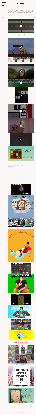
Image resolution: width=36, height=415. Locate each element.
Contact (3, 24)
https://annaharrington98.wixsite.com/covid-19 (21, 364)
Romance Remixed (4, 20)
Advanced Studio (4, 10)
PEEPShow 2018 (4, 21)
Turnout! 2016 (3, 19)
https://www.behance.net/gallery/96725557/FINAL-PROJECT (21, 227)
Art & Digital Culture (4, 12)
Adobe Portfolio (22, 412)
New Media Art (3, 9)
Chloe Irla (4, 2)
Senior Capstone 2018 (4, 13)
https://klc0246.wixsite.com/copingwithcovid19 (21, 386)
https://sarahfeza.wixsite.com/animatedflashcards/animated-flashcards (21, 35)
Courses (3, 5)
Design (2, 11)
